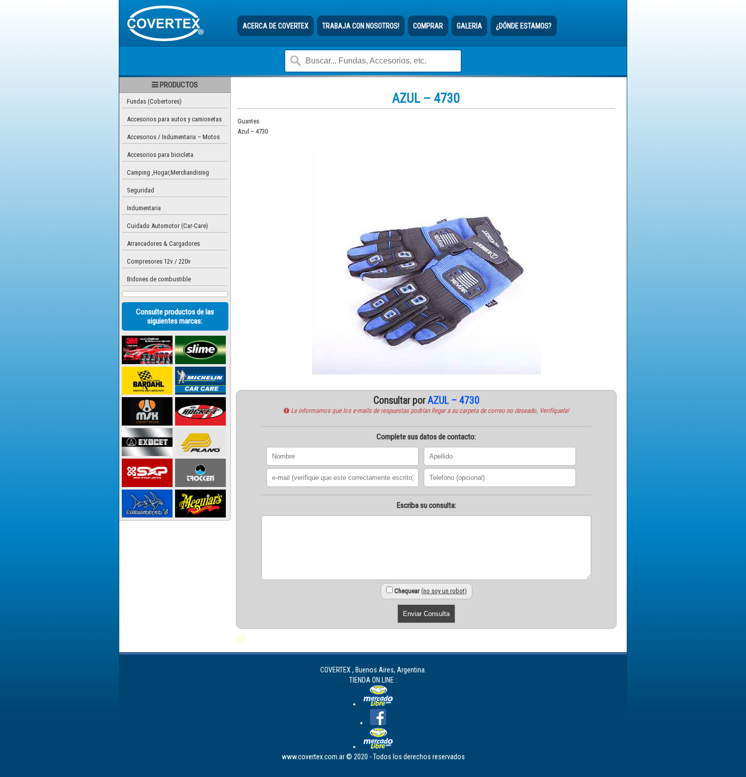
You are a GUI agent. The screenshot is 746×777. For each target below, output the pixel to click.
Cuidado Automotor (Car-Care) (167, 226)
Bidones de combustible (159, 279)
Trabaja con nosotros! (360, 26)
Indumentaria (144, 208)
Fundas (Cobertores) (154, 101)
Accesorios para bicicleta (160, 154)
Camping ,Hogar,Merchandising (168, 172)
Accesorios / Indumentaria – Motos (173, 137)
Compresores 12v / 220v (159, 261)
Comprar (428, 26)
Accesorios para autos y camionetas (174, 119)
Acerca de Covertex (276, 26)
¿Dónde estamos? (524, 26)
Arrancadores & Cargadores (163, 243)
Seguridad (140, 190)
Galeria (469, 26)
